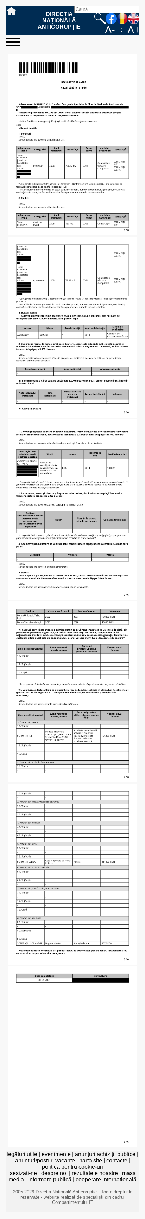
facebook (111, 18)
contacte (116, 1160)
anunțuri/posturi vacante (45, 1160)
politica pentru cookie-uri (72, 1167)
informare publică (49, 1179)
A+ (133, 29)
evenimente (56, 1154)
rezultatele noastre (95, 1173)
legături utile (22, 1154)
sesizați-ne (23, 1173)
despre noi (54, 1173)
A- (110, 29)
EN (133, 18)
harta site (90, 1160)
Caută (100, 18)
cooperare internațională (106, 1179)
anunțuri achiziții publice (105, 1154)
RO (122, 18)
